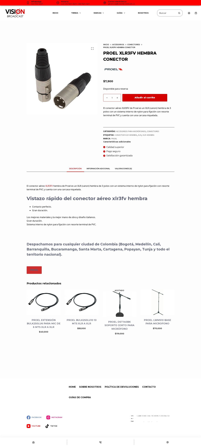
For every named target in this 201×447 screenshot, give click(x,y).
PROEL (34, 270)
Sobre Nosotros (90, 387)
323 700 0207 (37, 4)
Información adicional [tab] (98, 169)
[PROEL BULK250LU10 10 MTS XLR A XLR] (82, 302)
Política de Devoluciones (122, 387)
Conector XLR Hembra (126, 135)
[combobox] (166, 13)
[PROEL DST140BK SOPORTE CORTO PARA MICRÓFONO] (119, 304)
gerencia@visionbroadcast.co (121, 4)
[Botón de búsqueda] (179, 13)
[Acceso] (189, 13)
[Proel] (113, 69)
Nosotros (143, 13)
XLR (140, 135)
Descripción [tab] (75, 169)
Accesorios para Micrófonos (131, 131)
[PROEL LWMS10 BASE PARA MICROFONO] (157, 302)
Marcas (97, 13)
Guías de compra (80, 397)
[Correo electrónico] (167, 442)
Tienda (74, 13)
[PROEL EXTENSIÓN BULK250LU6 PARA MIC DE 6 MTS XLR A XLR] (44, 302)
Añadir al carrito (145, 97)
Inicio (55, 13)
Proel (114, 138)
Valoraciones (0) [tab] (123, 169)
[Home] (33, 442)
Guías (119, 13)
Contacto (149, 387)
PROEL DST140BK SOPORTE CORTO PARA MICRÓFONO (119, 325)
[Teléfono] (100, 442)
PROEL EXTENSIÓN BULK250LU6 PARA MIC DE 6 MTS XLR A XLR (43, 323)
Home (72, 387)
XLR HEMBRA (148, 135)
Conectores (153, 131)
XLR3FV (49, 185)
